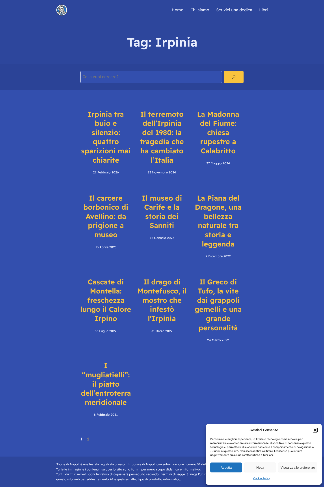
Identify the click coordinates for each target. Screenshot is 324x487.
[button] (315, 430)
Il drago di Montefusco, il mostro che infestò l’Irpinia (162, 300)
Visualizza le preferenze (298, 467)
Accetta (226, 467)
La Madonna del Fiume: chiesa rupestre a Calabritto (218, 132)
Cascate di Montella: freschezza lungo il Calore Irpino (105, 300)
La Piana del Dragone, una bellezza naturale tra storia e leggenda (218, 221)
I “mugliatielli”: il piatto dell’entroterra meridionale (106, 383)
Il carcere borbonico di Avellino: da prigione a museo (105, 216)
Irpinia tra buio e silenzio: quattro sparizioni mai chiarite (105, 137)
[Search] (234, 77)
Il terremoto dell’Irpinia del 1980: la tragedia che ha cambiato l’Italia (162, 137)
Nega (260, 467)
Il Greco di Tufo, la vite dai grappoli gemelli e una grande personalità (218, 304)
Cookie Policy (261, 478)
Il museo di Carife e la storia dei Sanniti (162, 212)
